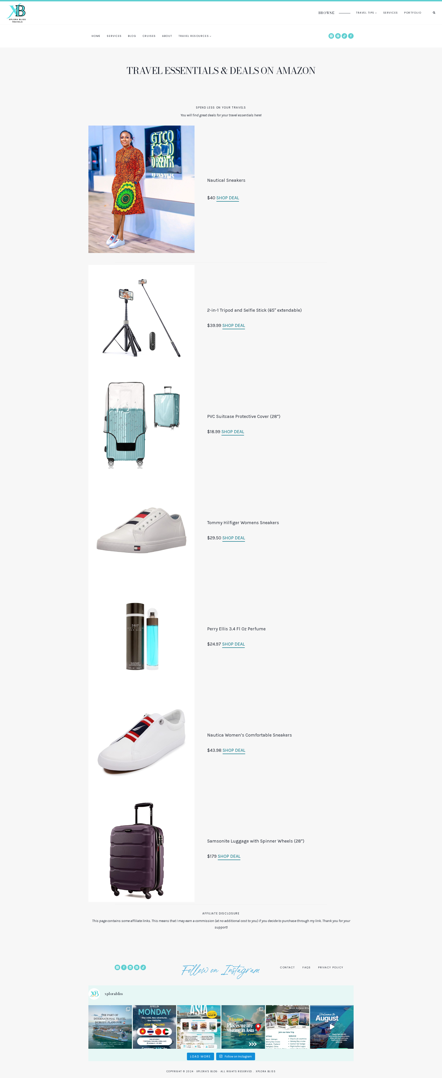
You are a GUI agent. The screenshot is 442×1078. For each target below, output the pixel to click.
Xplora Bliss (266, 1071)
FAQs (306, 967)
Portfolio (412, 13)
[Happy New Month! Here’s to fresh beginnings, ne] (332, 1027)
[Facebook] (351, 36)
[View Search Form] (433, 12)
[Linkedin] (130, 967)
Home (96, 36)
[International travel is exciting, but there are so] (110, 1027)
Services (390, 13)
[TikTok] (344, 36)
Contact (287, 967)
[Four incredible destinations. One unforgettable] (287, 1027)
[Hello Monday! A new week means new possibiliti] (154, 1027)
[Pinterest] (338, 36)
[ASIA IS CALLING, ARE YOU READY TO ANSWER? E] (199, 1027)
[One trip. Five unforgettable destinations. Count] (243, 1027)
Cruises (149, 36)
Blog (132, 36)
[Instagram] (331, 36)
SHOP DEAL (227, 197)
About (167, 36)
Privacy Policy (330, 967)
